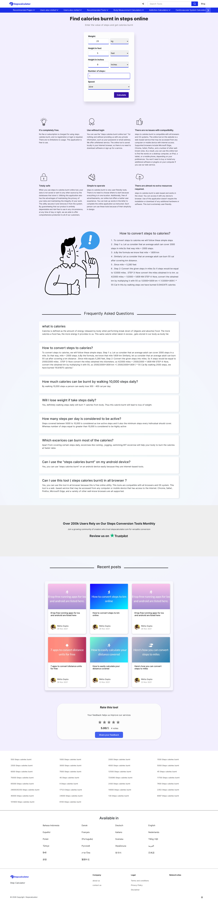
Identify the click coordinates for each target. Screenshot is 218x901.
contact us (97, 885)
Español (46, 832)
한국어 (118, 852)
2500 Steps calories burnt (22, 765)
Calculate (121, 95)
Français (86, 832)
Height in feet (94, 48)
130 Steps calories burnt (118, 796)
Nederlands (153, 832)
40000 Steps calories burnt (22, 796)
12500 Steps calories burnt (119, 771)
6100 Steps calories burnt (70, 802)
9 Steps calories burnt (69, 784)
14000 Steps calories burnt (119, 790)
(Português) (87, 839)
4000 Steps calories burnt (119, 765)
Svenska (119, 839)
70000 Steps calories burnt (22, 778)
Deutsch (119, 825)
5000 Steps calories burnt (168, 765)
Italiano (118, 832)
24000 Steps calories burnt (71, 796)
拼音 (45, 859)
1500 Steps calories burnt (168, 759)
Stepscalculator (31, 897)
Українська (120, 846)
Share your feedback (109, 735)
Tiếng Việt (153, 839)
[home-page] (20, 4)
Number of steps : (97, 71)
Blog (203, 4)
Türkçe (46, 846)
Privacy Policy (137, 885)
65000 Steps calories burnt (22, 784)
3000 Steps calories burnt (70, 765)
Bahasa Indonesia (51, 825)
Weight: (92, 36)
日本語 (151, 852)
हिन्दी (44, 852)
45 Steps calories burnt (167, 771)
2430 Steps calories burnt (119, 784)
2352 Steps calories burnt (168, 790)
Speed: (91, 81)
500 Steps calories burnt (21, 759)
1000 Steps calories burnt (70, 759)
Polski (45, 839)
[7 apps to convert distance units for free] (67, 649)
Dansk (85, 825)
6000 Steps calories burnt (22, 771)
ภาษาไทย (86, 852)
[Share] (143, 3)
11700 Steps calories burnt (168, 778)
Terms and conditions (140, 881)
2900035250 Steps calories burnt (25, 790)
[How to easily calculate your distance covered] (109, 649)
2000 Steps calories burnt (119, 759)
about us (96, 881)
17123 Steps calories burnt (71, 790)
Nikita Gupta (63, 626)
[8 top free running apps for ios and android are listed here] (67, 596)
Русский (86, 846)
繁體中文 (86, 859)
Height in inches (96, 59)
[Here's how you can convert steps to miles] (151, 649)
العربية (151, 846)
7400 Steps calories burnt (168, 784)
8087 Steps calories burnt (168, 796)
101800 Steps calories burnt (22, 802)
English (151, 825)
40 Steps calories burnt (69, 778)
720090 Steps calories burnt (120, 778)
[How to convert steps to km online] (109, 596)
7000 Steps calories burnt (70, 771)
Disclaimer (135, 890)
